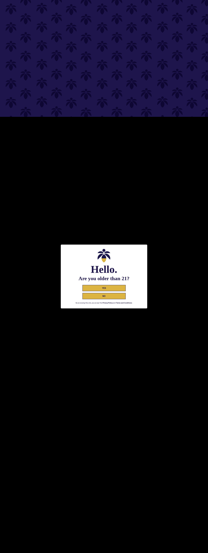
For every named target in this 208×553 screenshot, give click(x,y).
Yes (104, 288)
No (104, 296)
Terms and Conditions (124, 303)
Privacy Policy (108, 303)
